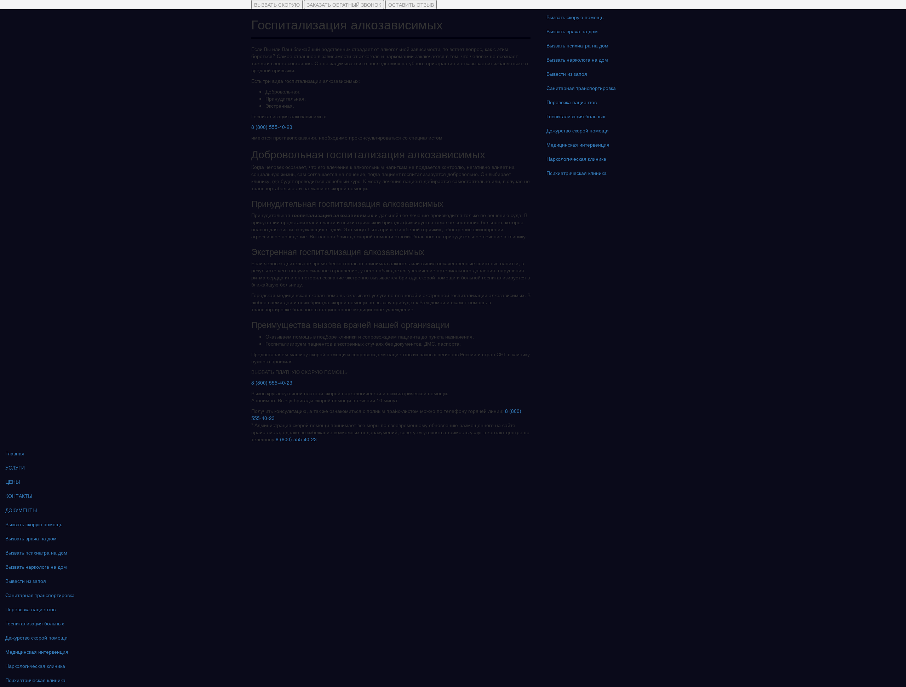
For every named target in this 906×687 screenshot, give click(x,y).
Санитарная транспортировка (581, 87)
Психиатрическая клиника (576, 172)
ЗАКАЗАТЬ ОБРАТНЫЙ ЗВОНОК (344, 4)
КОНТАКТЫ (18, 495)
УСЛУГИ (15, 467)
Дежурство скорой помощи (577, 130)
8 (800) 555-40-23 (271, 126)
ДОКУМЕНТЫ (21, 509)
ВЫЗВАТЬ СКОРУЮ (277, 4)
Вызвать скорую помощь (574, 17)
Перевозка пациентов (571, 102)
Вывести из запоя (566, 73)
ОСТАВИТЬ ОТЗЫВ (411, 4)
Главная (14, 453)
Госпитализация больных (575, 116)
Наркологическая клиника (576, 158)
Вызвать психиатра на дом (577, 45)
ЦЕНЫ (12, 481)
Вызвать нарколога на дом (577, 59)
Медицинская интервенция (577, 144)
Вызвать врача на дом (572, 31)
